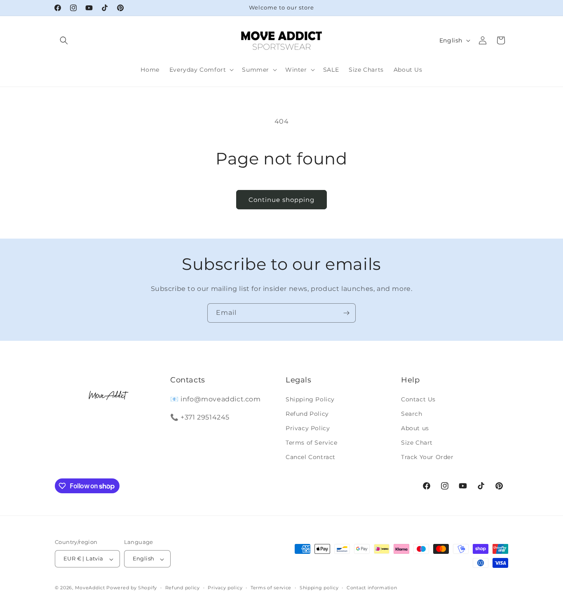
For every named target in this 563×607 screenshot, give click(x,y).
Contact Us (418, 399)
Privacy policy (225, 588)
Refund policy (182, 588)
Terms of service (271, 588)
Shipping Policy (310, 399)
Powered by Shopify (131, 588)
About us (415, 428)
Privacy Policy (308, 428)
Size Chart (417, 442)
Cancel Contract (310, 457)
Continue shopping (281, 200)
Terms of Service (312, 442)
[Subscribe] (346, 313)
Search (411, 413)
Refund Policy (307, 413)
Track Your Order (427, 457)
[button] (64, 40)
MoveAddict (90, 588)
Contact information (372, 588)
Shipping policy (319, 588)
